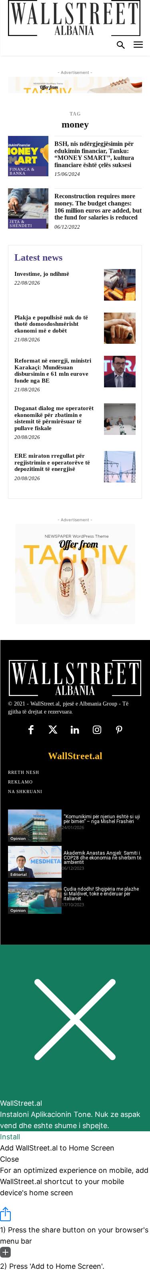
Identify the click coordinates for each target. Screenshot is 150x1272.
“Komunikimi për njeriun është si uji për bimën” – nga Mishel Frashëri (102, 819)
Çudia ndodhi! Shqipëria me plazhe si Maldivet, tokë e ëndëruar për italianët (101, 893)
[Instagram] (97, 731)
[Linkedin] (75, 731)
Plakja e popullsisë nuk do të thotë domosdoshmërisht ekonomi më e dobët (51, 324)
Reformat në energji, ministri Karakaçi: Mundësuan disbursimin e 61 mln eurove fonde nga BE (52, 370)
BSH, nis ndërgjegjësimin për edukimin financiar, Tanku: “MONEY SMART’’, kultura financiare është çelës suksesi (94, 154)
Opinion (18, 838)
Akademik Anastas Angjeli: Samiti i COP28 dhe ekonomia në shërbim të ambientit (102, 857)
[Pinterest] (119, 731)
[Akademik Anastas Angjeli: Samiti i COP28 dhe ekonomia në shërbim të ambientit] (35, 862)
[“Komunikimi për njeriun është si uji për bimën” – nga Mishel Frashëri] (35, 825)
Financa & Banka (22, 171)
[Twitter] (53, 731)
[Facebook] (31, 731)
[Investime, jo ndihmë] (120, 285)
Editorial (18, 874)
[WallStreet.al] (74, 18)
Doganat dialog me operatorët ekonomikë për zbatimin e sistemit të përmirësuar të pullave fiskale (54, 418)
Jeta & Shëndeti (21, 223)
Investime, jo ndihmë (41, 274)
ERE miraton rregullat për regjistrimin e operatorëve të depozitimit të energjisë (52, 462)
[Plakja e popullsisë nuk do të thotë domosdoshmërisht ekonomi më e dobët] (120, 328)
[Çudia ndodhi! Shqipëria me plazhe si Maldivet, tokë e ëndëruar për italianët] (35, 898)
